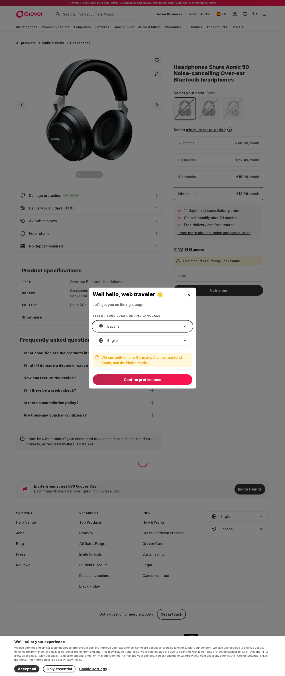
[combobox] (142, 326)
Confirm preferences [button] (142, 379)
